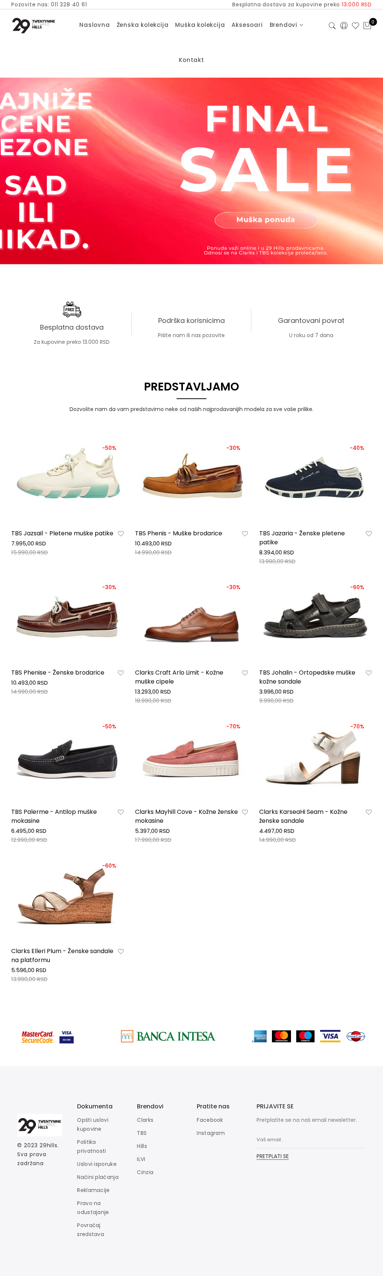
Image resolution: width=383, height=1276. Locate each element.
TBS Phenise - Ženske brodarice (57, 672)
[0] (367, 26)
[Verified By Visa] (72, 1036)
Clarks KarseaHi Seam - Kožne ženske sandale (303, 816)
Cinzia (145, 1172)
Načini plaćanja (98, 1177)
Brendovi (284, 25)
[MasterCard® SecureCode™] (38, 1036)
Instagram (211, 1133)
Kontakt (191, 60)
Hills (142, 1146)
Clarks (145, 1120)
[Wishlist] (121, 533)
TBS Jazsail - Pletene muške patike (62, 533)
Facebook (210, 1120)
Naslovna (94, 25)
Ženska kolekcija (143, 25)
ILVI (141, 1159)
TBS (142, 1133)
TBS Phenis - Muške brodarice (178, 533)
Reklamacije (93, 1190)
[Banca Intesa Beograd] (168, 1036)
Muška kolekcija (200, 25)
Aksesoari (247, 25)
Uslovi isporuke (97, 1164)
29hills (49, 1145)
